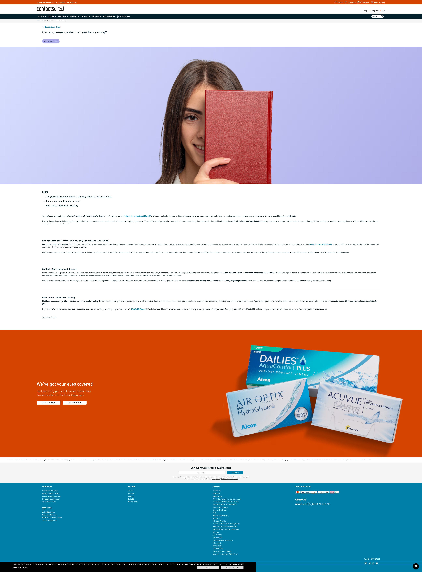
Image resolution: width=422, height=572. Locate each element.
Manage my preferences (20, 567)
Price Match (217, 543)
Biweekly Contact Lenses (51, 496)
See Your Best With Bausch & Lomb (225, 502)
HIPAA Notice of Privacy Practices (225, 526)
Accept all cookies (232, 567)
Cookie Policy (217, 537)
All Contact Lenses (49, 502)
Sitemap (216, 532)
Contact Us (217, 491)
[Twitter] (368, 563)
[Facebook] (365, 563)
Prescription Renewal (220, 515)
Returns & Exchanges (220, 507)
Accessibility (217, 535)
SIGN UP (235, 472)
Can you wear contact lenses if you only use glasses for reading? (78, 196)
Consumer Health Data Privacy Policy (226, 524)
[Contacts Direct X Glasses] (312, 504)
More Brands (132, 502)
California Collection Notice (223, 540)
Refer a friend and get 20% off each (225, 554)
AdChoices (216, 518)
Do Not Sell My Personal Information (226, 529)
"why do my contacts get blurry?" (137, 216)
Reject (208, 567)
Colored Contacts (48, 512)
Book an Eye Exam (219, 510)
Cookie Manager (238, 564)
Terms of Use (200, 564)
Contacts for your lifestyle (222, 551)
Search (374, 16)
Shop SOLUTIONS (75, 402)
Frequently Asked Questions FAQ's (225, 504)
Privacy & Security (219, 521)
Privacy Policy (216, 479)
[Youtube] (376, 563)
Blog (214, 513)
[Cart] (383, 10)
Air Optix (131, 493)
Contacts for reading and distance (63, 200)
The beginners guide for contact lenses (227, 499)
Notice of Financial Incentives (229, 479)
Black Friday (217, 546)
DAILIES (131, 499)
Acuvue (130, 491)
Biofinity (131, 496)
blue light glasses (138, 309)
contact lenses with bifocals (320, 244)
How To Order (217, 496)
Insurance (216, 493)
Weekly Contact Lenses (50, 493)
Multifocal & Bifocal (49, 515)
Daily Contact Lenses (49, 491)
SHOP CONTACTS (48, 402)
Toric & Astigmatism (49, 520)
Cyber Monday (218, 548)
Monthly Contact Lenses (51, 499)
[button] (42, 16)
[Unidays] (300, 497)
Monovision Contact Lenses (52, 517)
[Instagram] (372, 563)
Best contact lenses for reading (61, 205)
